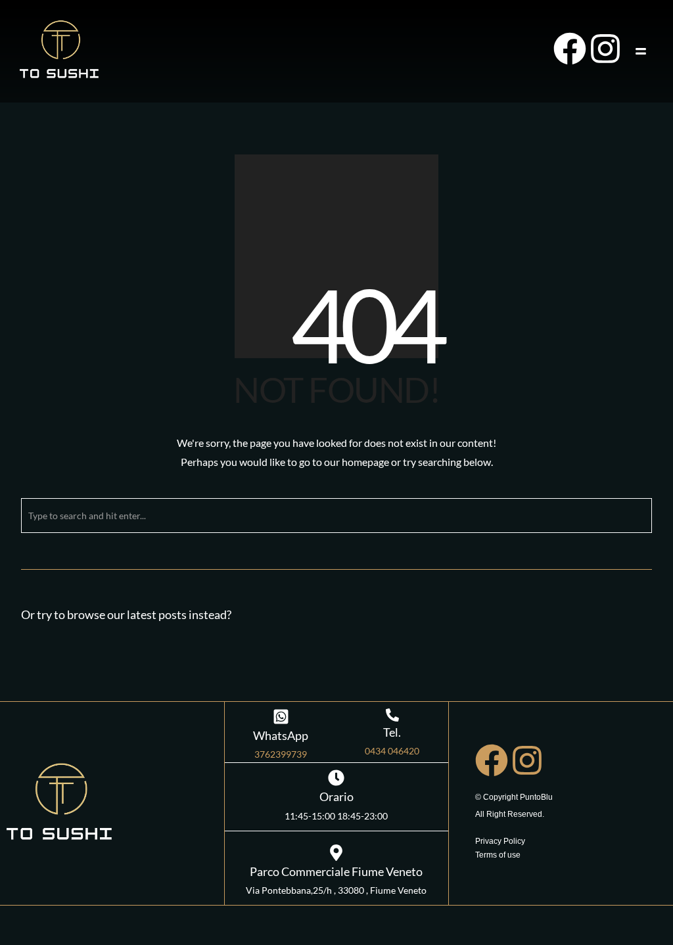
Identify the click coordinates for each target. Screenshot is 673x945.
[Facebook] (569, 48)
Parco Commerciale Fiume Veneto (336, 871)
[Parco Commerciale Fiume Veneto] (336, 852)
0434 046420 (392, 750)
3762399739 (280, 754)
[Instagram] (605, 48)
